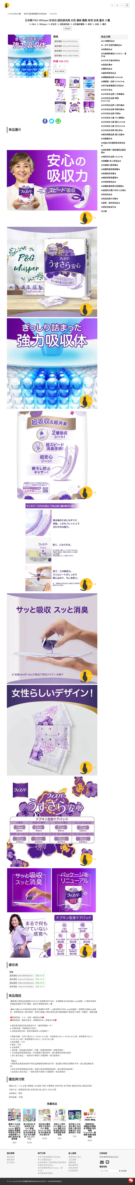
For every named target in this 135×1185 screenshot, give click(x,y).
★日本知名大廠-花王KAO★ (113, 126)
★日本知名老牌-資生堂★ (112, 130)
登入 (80, 1157)
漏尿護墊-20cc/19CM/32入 (66, 41)
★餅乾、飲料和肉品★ (110, 203)
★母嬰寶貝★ (106, 139)
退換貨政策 (73, 1168)
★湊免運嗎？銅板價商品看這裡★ (113, 151)
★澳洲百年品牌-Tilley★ (112, 157)
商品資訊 (67, 28)
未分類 (104, 211)
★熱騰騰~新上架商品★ (111, 161)
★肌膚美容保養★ (108, 174)
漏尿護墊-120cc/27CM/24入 (66, 46)
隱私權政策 (73, 1165)
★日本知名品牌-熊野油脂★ (113, 110)
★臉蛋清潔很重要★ (109, 178)
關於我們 (10, 1157)
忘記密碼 (72, 1159)
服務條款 (72, 1162)
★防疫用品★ (106, 195)
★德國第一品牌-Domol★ (112, 82)
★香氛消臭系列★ (108, 207)
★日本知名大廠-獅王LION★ (113, 122)
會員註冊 (72, 1157)
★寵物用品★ (106, 69)
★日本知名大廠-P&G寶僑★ (113, 118)
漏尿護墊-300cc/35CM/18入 (66, 56)
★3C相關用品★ (108, 41)
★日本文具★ (106, 90)
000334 (53, 14)
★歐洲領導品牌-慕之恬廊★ (113, 135)
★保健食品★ (106, 50)
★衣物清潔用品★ (108, 182)
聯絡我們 (10, 1159)
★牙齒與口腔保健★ (109, 165)
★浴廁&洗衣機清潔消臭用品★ (113, 144)
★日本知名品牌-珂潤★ (111, 114)
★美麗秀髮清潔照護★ (110, 169)
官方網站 (10, 1162)
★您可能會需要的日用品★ (35, 14)
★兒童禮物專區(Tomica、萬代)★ (113, 55)
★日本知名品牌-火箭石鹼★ (113, 105)
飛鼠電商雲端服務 (54, 1181)
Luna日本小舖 (14, 14)
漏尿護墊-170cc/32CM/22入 (66, 51)
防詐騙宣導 (73, 1170)
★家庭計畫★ (106, 65)
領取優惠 (124, 1171)
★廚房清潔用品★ (108, 73)
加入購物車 (60, 71)
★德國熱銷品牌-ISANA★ (112, 77)
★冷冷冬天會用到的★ (110, 61)
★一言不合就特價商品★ (111, 45)
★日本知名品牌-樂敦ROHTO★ (110, 99)
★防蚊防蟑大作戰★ (109, 199)
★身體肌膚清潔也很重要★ (112, 186)
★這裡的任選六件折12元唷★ (113, 190)
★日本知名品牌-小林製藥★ (113, 94)
